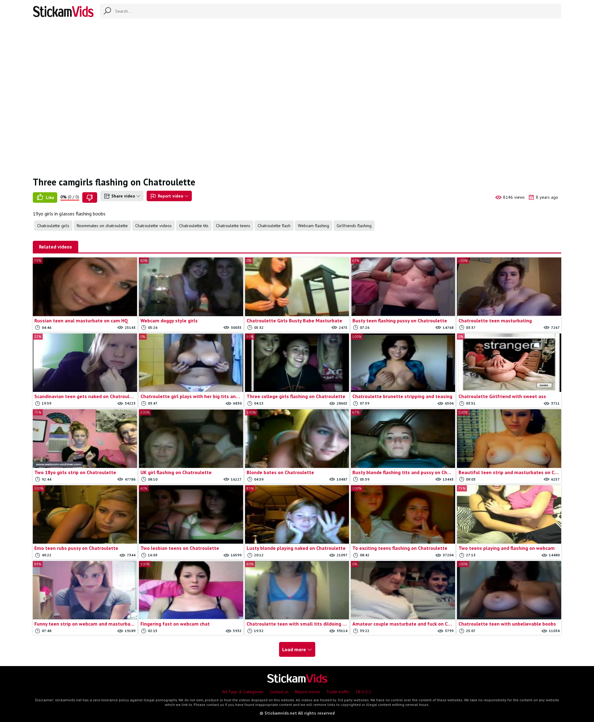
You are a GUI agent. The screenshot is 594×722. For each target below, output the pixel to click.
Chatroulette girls (53, 225)
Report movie (307, 691)
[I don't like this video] (89, 197)
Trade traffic (337, 691)
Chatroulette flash (274, 225)
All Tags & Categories (243, 691)
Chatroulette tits (194, 225)
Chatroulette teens (233, 225)
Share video (123, 196)
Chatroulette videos (153, 225)
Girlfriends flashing (354, 225)
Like (49, 197)
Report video (170, 196)
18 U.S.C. (363, 691)
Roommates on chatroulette (102, 225)
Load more (294, 649)
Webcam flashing (313, 225)
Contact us (279, 691)
